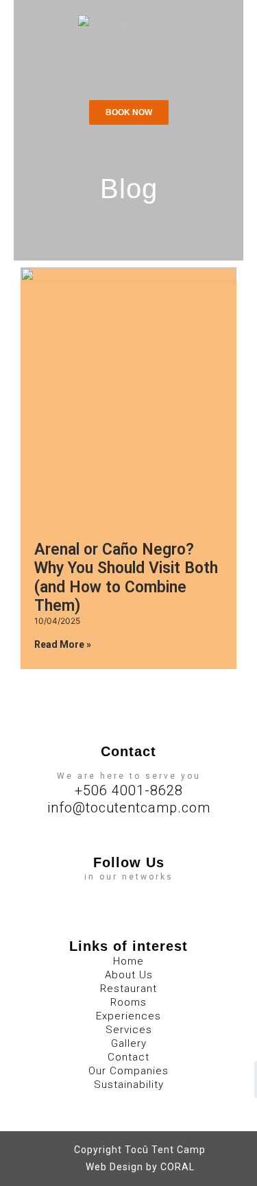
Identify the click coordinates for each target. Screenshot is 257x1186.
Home (128, 961)
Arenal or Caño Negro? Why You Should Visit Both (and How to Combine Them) (126, 578)
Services (129, 1030)
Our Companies (128, 1071)
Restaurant (128, 988)
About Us (129, 975)
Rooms (128, 1002)
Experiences (128, 1016)
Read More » (62, 644)
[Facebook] (115, 891)
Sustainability (129, 1084)
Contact (128, 1057)
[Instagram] (142, 891)
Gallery (129, 1043)
